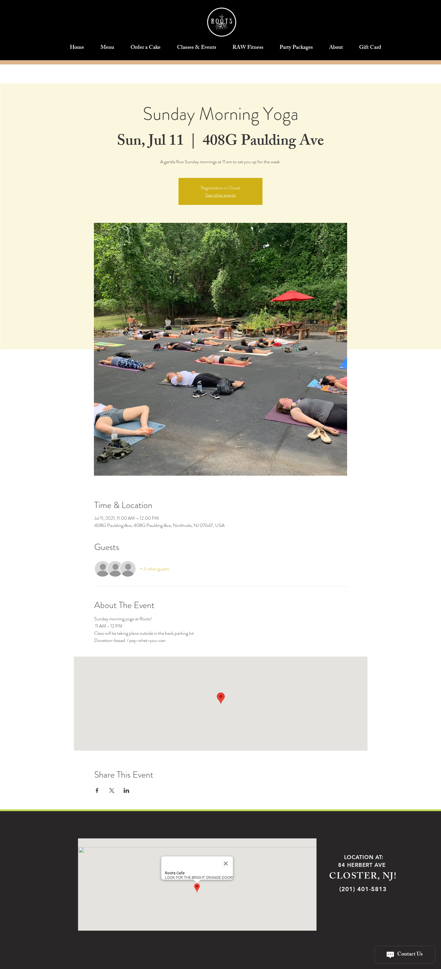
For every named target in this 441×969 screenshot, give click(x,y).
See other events (220, 194)
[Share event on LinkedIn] (126, 790)
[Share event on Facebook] (97, 790)
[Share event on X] (112, 790)
